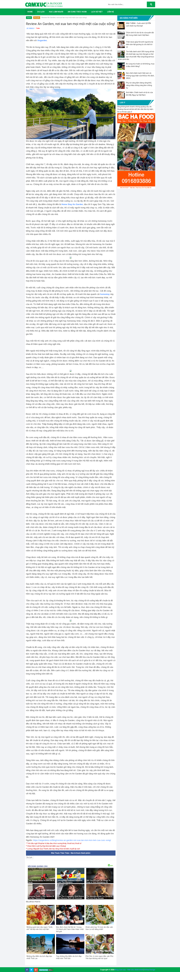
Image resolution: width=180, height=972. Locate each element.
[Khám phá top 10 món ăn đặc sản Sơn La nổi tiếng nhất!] (100, 915)
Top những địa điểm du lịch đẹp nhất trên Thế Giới (69, 957)
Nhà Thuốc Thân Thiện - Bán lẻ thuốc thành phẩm (70, 853)
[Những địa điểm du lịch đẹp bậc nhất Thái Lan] (41, 944)
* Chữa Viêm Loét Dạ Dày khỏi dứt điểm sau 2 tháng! (46, 846)
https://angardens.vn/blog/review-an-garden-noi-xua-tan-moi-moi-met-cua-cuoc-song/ (72, 840)
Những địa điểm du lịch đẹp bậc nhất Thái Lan (39, 957)
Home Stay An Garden (72, 204)
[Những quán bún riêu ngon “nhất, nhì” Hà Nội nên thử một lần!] (41, 915)
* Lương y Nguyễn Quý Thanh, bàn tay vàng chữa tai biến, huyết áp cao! (53, 849)
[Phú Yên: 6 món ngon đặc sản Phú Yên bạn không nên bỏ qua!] (100, 944)
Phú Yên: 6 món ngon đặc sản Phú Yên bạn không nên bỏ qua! (99, 957)
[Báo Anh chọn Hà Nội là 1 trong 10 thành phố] (70, 915)
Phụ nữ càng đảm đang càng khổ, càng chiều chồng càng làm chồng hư (139, 85)
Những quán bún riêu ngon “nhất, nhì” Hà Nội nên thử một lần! (40, 928)
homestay (105, 294)
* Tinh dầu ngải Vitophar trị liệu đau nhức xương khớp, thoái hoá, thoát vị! (53, 843)
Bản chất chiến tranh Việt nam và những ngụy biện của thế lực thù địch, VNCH (140, 75)
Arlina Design (149, 970)
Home (29, 17)
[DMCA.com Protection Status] (46, 969)
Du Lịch (36, 17)
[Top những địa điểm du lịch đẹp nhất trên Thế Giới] (70, 944)
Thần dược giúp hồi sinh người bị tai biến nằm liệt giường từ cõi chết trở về (139, 44)
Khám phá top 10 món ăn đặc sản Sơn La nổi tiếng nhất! (99, 928)
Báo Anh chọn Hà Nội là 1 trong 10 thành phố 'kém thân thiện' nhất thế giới (70, 929)
